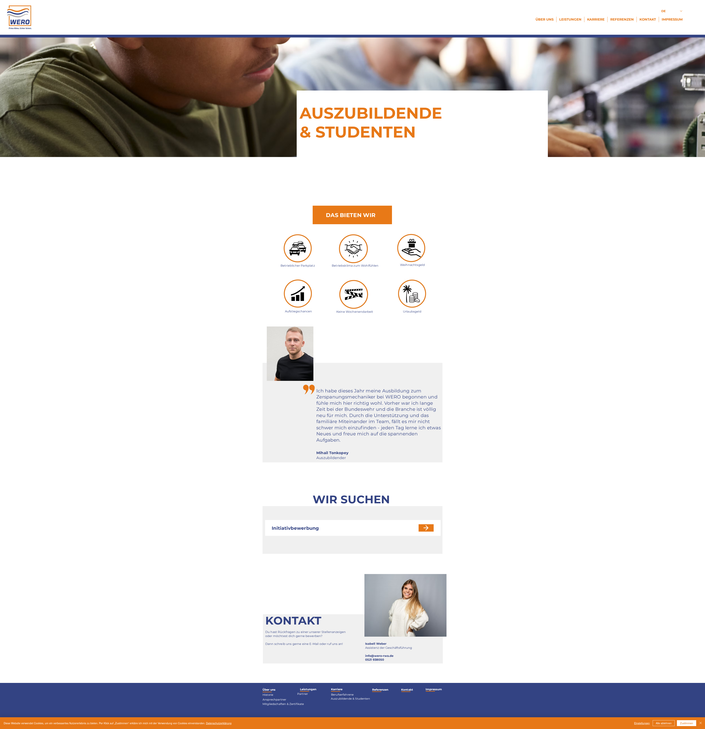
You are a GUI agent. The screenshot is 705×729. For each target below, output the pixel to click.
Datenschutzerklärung (219, 723)
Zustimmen (686, 723)
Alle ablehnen (664, 723)
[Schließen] (700, 723)
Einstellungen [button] (642, 723)
